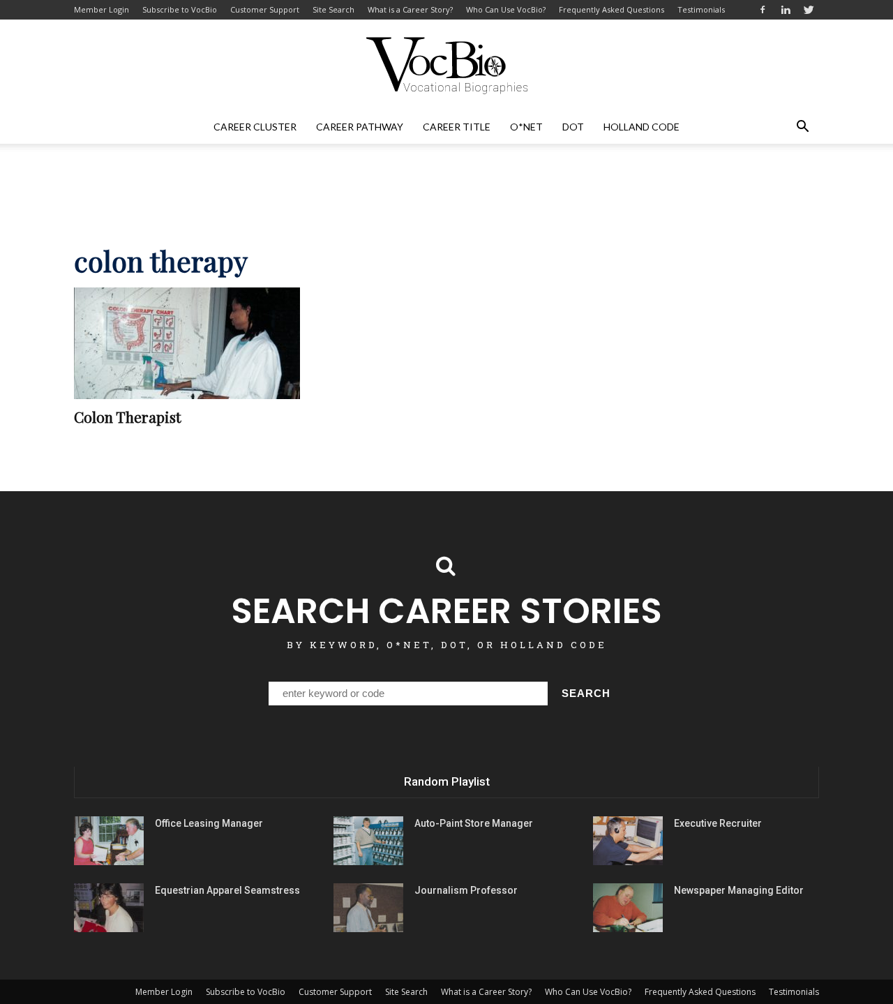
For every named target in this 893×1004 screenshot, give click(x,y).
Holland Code (641, 127)
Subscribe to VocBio (179, 9)
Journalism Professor (466, 890)
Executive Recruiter (718, 823)
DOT (573, 127)
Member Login (101, 9)
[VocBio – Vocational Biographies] (446, 65)
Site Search (333, 9)
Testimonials (701, 9)
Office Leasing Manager (209, 823)
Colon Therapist (127, 416)
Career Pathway (359, 127)
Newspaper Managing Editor (739, 890)
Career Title (456, 127)
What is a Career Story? (410, 9)
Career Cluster (255, 127)
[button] (802, 127)
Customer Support (264, 9)
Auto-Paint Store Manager (473, 823)
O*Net (526, 127)
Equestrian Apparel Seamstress (227, 890)
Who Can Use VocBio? (506, 9)
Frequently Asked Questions (611, 9)
